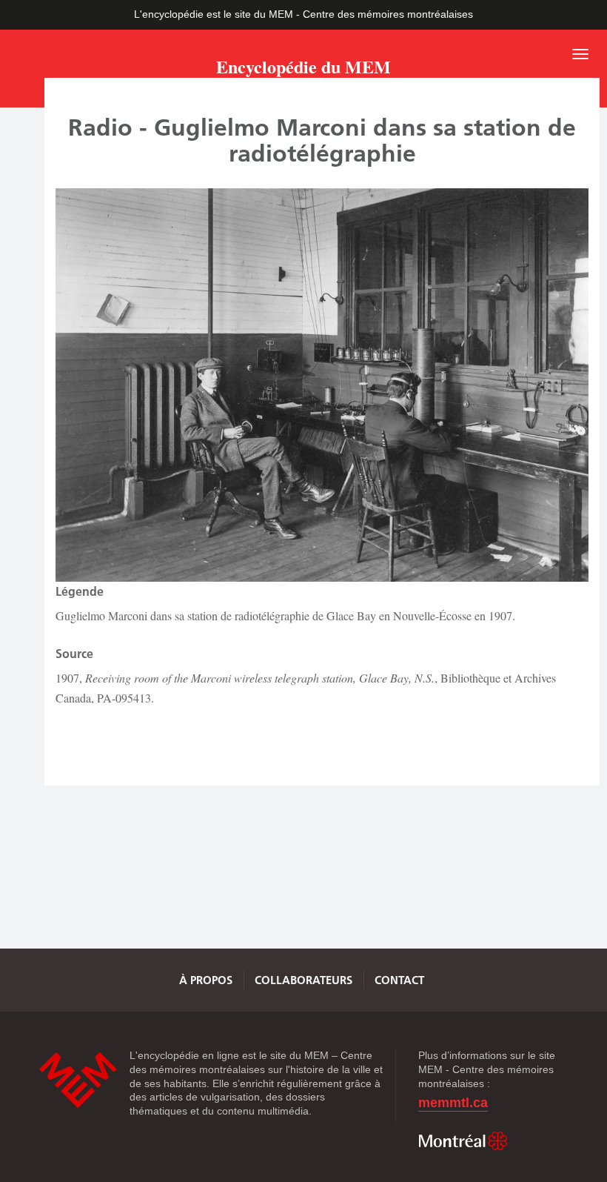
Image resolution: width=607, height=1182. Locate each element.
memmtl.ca (453, 1103)
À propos (205, 980)
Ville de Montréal (462, 1141)
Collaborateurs (303, 980)
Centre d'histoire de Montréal (77, 1080)
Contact (399, 980)
